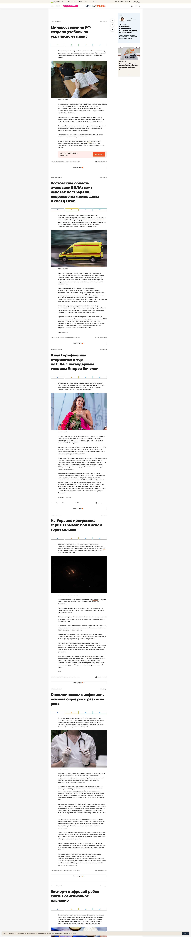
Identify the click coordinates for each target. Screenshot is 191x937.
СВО (59, 671)
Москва (126, 1)
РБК (104, 548)
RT (87, 727)
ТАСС (96, 53)
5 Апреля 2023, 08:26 (56, 21)
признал (95, 599)
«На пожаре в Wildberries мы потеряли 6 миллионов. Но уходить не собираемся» (128, 29)
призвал (89, 141)
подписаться (99, 154)
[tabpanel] (129, 28)
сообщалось (66, 630)
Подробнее (73, 933)
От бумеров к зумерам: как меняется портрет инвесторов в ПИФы (128, 65)
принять (185, 933)
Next (138, 41)
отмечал (68, 856)
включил (71, 491)
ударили (89, 656)
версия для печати (102, 161)
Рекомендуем (122, 61)
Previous (120, 41)
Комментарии (78, 167)
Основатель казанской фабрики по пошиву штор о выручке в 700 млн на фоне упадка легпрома (128, 37)
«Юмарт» (129, 20)
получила (92, 478)
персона (121, 15)
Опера (68, 497)
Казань (52, 5)
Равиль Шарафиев (131, 18)
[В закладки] (112, 25)
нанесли (84, 643)
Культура (61, 497)
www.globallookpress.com (76, 595)
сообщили (69, 273)
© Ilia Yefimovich (64, 595)
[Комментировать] (112, 20)
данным (103, 218)
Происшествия (63, 332)
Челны (117, 1)
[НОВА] (70, 6)
